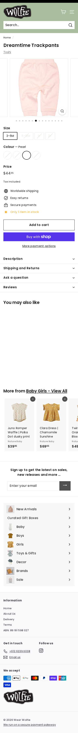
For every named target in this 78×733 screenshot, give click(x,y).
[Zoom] (62, 111)
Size (6, 128)
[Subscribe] (65, 486)
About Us (9, 614)
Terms (7, 625)
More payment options (39, 246)
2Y (50, 136)
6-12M (26, 136)
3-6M (10, 136)
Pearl (27, 155)
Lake (17, 155)
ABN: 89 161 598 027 (16, 630)
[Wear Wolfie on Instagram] (41, 650)
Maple (36, 155)
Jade (7, 155)
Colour (14, 147)
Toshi (7, 52)
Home (7, 37)
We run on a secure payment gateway (29, 725)
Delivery (8, 619)
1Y (39, 136)
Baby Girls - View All (46, 391)
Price (7, 166)
